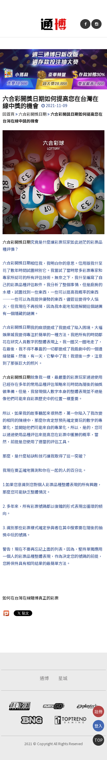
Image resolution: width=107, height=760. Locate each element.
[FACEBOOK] (85, 24)
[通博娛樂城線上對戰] (53, 24)
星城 (62, 678)
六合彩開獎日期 (33, 114)
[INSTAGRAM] (96, 24)
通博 (44, 678)
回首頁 (9, 114)
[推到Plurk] (6, 613)
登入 (98, 726)
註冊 (98, 711)
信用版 (84, 263)
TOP (98, 740)
